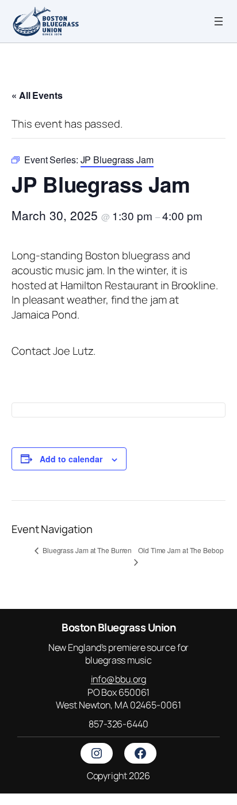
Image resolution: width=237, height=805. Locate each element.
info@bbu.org (119, 679)
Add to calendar (71, 459)
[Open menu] (218, 21)
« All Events (37, 95)
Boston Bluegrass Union (118, 627)
